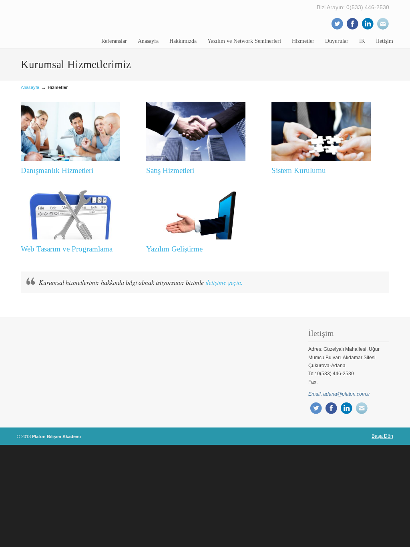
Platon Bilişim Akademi (59, 24)
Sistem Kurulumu (298, 170)
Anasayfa (30, 87)
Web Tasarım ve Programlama (67, 249)
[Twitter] (337, 28)
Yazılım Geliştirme (174, 249)
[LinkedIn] (367, 28)
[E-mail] (382, 28)
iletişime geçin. (224, 282)
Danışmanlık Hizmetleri (57, 170)
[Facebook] (352, 28)
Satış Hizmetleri (170, 170)
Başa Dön (382, 436)
